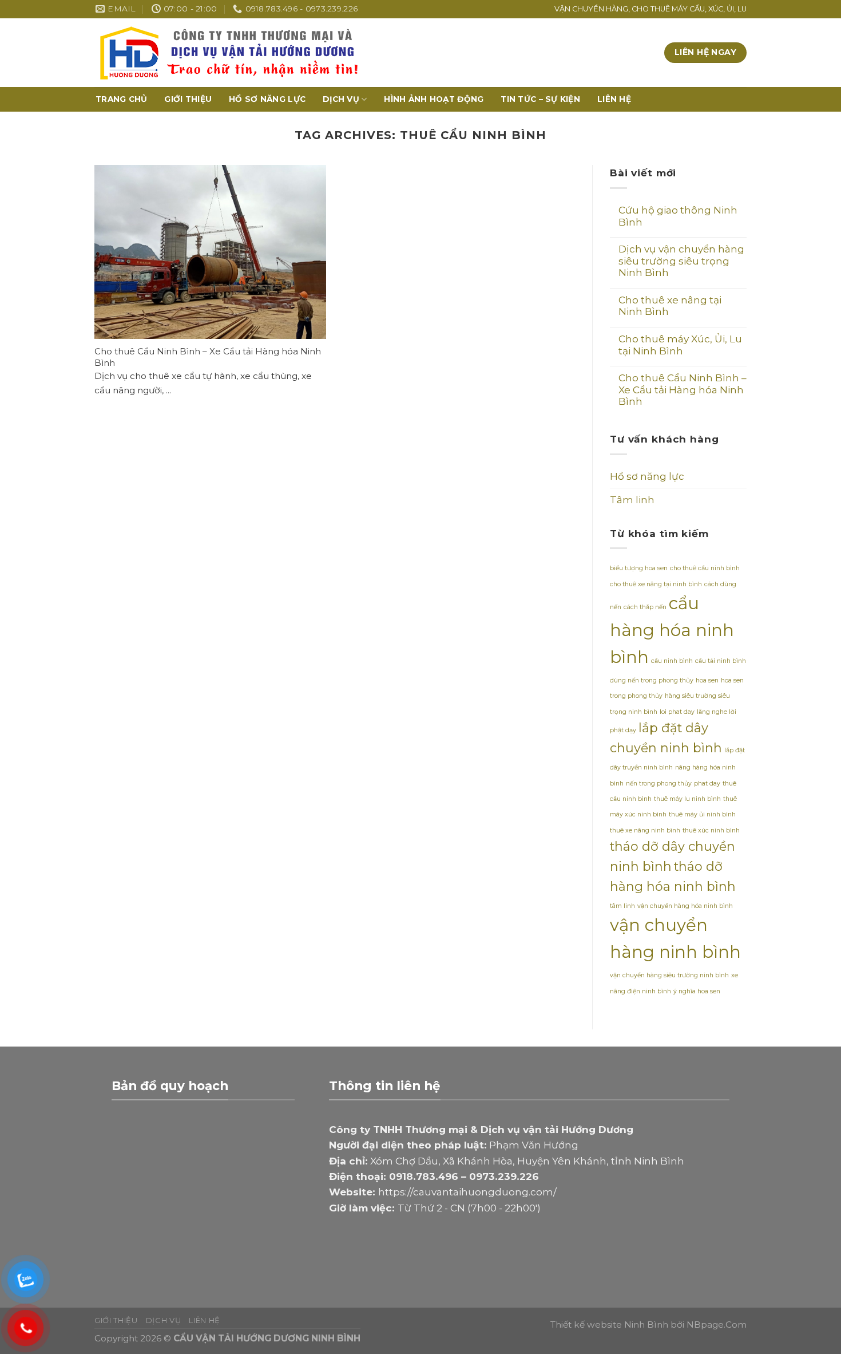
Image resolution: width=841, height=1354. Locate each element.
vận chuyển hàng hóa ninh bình (685, 906)
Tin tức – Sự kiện (540, 99)
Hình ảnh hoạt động (433, 99)
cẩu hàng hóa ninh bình (672, 630)
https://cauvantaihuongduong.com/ (467, 1192)
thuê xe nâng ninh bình (645, 830)
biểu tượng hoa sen (639, 568)
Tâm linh (632, 500)
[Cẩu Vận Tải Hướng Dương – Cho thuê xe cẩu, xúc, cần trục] (339, 52)
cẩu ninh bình (672, 661)
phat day (707, 783)
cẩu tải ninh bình (720, 661)
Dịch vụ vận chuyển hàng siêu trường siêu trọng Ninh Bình (681, 260)
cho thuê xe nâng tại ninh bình (656, 584)
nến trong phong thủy (659, 783)
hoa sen (707, 680)
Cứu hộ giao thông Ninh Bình (677, 216)
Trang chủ (121, 99)
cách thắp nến (645, 607)
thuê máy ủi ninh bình (702, 814)
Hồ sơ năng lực (267, 99)
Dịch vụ (341, 99)
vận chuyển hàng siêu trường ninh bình (669, 975)
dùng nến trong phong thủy (651, 680)
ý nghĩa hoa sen (696, 991)
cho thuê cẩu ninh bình (705, 568)
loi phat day (677, 712)
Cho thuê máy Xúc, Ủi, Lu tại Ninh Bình (680, 345)
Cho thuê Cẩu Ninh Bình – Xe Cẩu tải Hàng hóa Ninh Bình (682, 389)
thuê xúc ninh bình (711, 830)
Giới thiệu (188, 99)
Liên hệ (614, 99)
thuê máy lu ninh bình (687, 799)
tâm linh (622, 906)
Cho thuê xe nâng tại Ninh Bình (669, 306)
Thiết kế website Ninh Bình (609, 1324)
